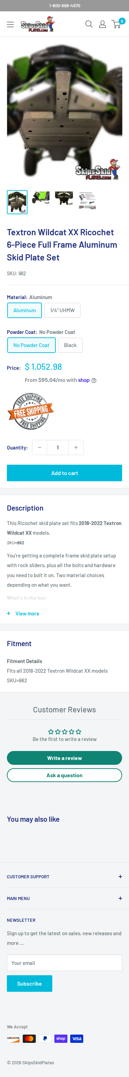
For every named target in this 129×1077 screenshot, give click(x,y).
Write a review (64, 757)
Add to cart (64, 473)
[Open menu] (10, 24)
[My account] (102, 24)
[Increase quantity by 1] (76, 447)
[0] (116, 24)
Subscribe (29, 983)
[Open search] (89, 24)
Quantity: (17, 447)
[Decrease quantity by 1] (39, 447)
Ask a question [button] (64, 775)
